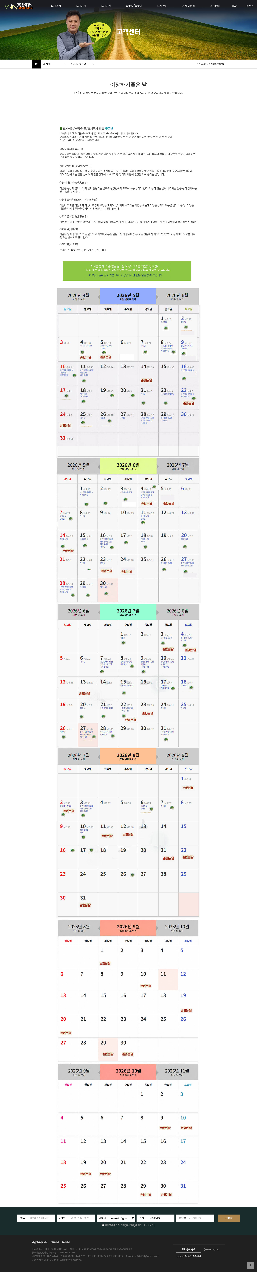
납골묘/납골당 (134, 6)
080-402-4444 (189, 1256)
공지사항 (66, 1242)
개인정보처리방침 (40, 1242)
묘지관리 (162, 6)
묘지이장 (106, 6)
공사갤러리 (188, 6)
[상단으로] (250, 1265)
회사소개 (56, 6)
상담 (250, 5)
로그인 (235, 5)
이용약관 (55, 1242)
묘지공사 (81, 6)
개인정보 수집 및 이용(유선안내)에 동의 (123, 1225)
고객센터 (215, 6)
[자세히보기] (148, 1225)
